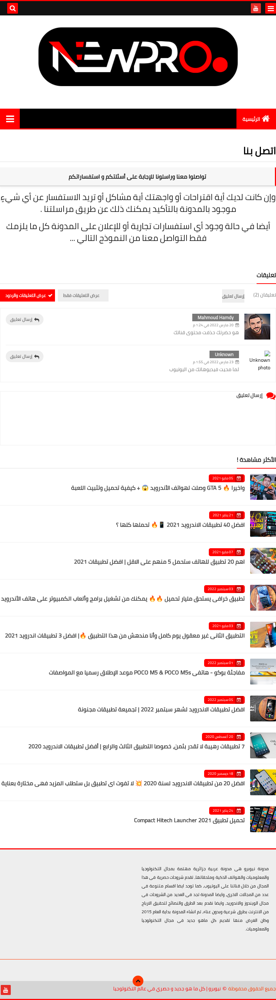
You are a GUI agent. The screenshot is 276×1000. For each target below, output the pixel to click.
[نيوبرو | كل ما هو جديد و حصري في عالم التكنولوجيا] (138, 56)
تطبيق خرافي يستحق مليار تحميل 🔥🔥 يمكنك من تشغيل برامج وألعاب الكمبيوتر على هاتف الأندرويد (123, 598)
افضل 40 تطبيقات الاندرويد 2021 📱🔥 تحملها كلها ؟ (180, 524)
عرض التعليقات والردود (25, 295)
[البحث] (12, 8)
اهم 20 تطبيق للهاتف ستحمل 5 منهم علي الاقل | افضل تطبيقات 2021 (159, 561)
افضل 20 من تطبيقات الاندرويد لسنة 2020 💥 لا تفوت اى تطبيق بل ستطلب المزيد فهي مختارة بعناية (123, 783)
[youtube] (256, 8)
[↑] (138, 981)
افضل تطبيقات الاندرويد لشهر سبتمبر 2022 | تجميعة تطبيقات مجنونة (161, 709)
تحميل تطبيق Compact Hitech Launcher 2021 (189, 820)
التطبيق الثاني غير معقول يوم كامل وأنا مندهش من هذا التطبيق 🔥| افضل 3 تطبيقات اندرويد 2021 (125, 635)
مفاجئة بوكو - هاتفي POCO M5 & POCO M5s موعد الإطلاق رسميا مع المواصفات (147, 672)
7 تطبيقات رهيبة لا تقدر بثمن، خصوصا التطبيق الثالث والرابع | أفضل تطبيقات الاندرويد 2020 (136, 746)
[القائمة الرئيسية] (10, 118)
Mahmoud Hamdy (216, 317)
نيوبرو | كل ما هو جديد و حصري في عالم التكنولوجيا (167, 988)
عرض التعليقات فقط (81, 295)
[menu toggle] (270, 8)
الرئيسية (251, 119)
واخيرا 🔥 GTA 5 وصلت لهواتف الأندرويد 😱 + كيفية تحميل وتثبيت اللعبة (158, 487)
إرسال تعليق (21, 319)
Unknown (224, 354)
